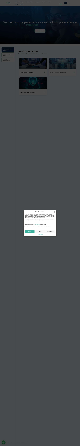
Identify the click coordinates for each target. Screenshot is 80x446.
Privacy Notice (37, 224)
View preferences (50, 231)
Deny (40, 231)
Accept (29, 231)
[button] (54, 211)
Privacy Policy (40, 234)
